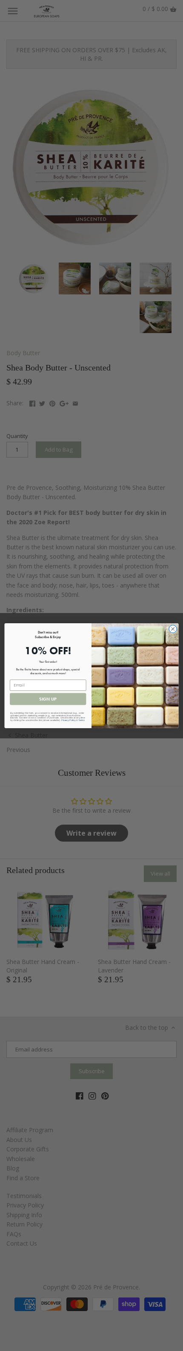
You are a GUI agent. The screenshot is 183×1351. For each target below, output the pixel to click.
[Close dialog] (173, 629)
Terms (81, 720)
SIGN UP (48, 699)
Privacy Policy (68, 720)
